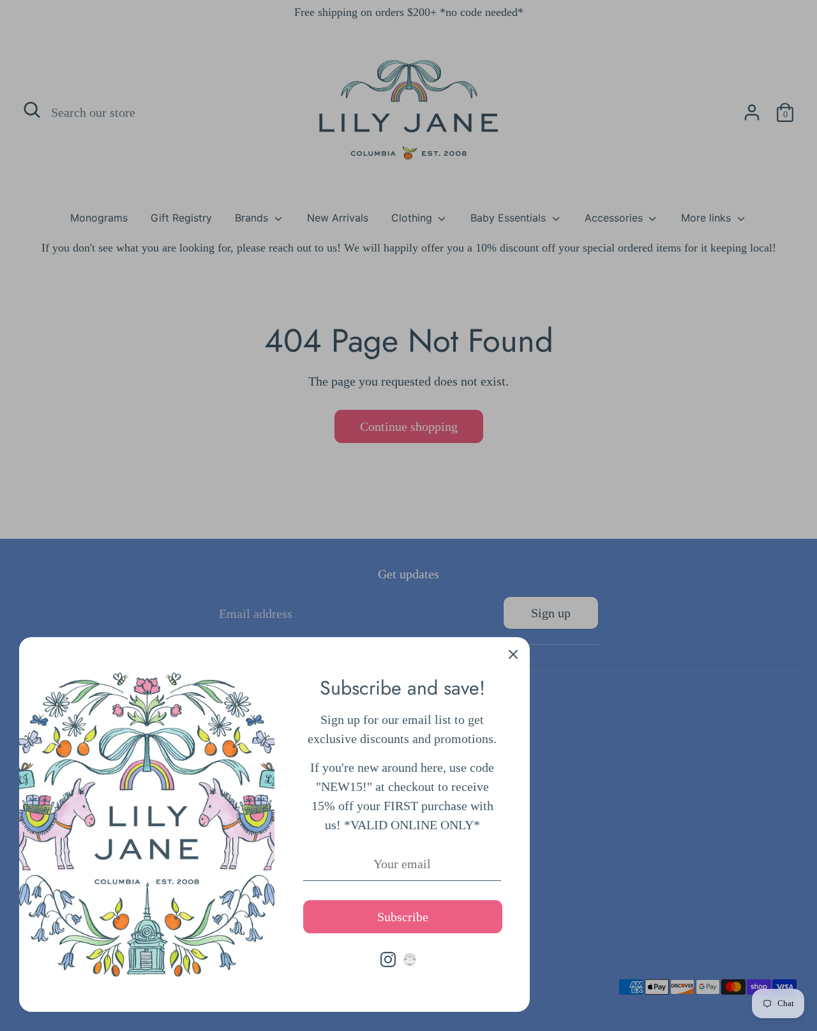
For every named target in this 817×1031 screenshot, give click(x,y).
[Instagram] (388, 959)
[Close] (513, 654)
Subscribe (402, 917)
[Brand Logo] (409, 959)
